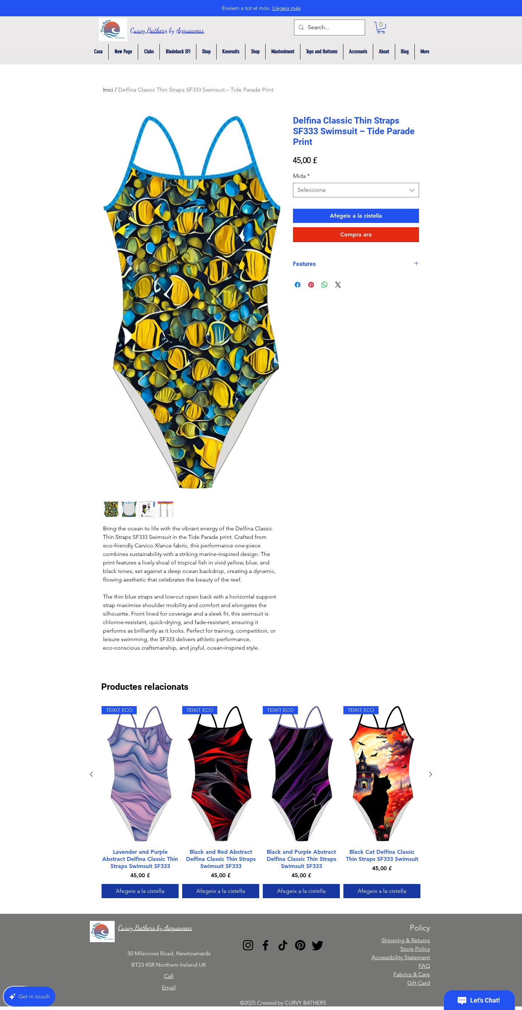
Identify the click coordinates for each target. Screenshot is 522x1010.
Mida (301, 176)
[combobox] (356, 190)
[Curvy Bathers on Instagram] (248, 945)
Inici (108, 89)
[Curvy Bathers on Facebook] (265, 945)
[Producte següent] (430, 774)
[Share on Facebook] (297, 284)
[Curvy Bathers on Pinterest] (300, 945)
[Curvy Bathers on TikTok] (283, 945)
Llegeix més (286, 8)
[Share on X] (338, 284)
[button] (381, 28)
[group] (261, 802)
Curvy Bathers (148, 30)
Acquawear (190, 30)
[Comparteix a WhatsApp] (324, 284)
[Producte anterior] (91, 774)
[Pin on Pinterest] (311, 284)
